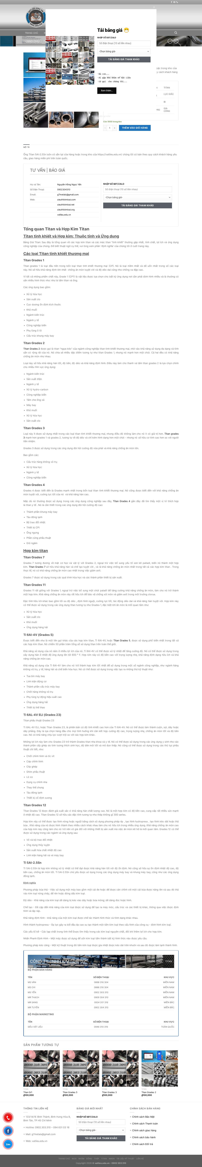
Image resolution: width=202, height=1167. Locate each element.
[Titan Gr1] (41, 1068)
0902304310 (63, 189)
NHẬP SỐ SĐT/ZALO (113, 184)
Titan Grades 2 (31, 348)
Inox (46, 33)
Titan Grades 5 (121, 640)
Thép (83, 33)
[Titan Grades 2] (160, 1068)
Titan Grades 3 (109, 1092)
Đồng (71, 33)
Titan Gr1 (27, 1092)
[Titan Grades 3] (120, 1068)
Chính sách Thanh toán (145, 1123)
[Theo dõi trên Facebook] (171, 2)
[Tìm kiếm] (176, 32)
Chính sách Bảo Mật (143, 1116)
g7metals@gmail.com (68, 194)
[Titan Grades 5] (81, 1068)
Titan (95, 33)
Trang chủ (31, 33)
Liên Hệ (147, 33)
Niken (107, 33)
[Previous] (23, 1076)
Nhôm (58, 33)
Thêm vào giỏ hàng (135, 127)
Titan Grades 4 (121, 501)
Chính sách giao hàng (144, 1130)
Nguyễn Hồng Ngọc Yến (69, 184)
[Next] (178, 1076)
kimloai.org (69, 209)
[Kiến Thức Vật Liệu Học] (38, 17)
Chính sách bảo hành (144, 1137)
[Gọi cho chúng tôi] (177, 2)
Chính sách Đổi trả (142, 1144)
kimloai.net (69, 204)
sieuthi (60, 204)
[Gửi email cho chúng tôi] (174, 2)
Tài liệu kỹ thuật (127, 33)
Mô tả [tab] (26, 147)
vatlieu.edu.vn (64, 214)
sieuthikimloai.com (66, 199)
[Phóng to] (27, 124)
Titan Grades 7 (37, 566)
